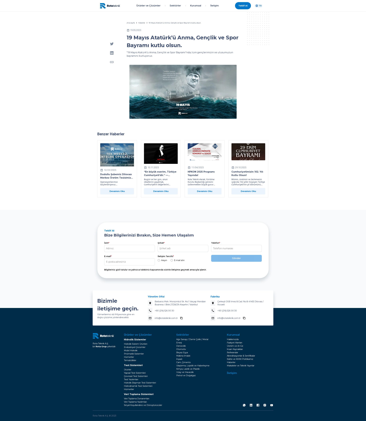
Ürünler (127, 369)
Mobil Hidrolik (130, 350)
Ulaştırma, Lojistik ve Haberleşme (192, 365)
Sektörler (182, 334)
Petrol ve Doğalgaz (186, 375)
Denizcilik (181, 346)
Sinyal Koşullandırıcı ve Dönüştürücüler (143, 405)
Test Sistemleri (133, 365)
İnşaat (179, 359)
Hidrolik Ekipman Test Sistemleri (140, 382)
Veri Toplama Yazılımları (135, 402)
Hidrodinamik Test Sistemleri (138, 386)
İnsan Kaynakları (235, 349)
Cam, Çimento (183, 362)
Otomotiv (181, 349)
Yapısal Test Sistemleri (135, 373)
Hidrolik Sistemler (135, 339)
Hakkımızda (233, 339)
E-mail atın (179, 260)
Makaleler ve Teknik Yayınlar (240, 365)
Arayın (164, 260)
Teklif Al (242, 5)
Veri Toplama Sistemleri (139, 394)
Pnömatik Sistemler (134, 353)
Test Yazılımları (131, 379)
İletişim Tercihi (166, 256)
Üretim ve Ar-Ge (235, 346)
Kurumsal (233, 334)
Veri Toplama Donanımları (136, 398)
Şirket (161, 243)
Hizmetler (129, 357)
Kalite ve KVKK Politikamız (240, 359)
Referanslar (232, 352)
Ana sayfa (131, 23)
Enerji (179, 342)
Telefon (215, 243)
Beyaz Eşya (182, 352)
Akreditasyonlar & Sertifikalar (241, 355)
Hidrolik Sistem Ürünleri (135, 344)
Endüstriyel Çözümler (134, 347)
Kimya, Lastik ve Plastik (188, 369)
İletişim (232, 373)
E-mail (108, 256)
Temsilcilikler (130, 360)
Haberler (141, 23)
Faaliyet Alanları (234, 342)
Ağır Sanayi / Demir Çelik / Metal (192, 339)
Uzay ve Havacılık (185, 372)
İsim (106, 243)
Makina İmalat (183, 355)
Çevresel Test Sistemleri (136, 376)
